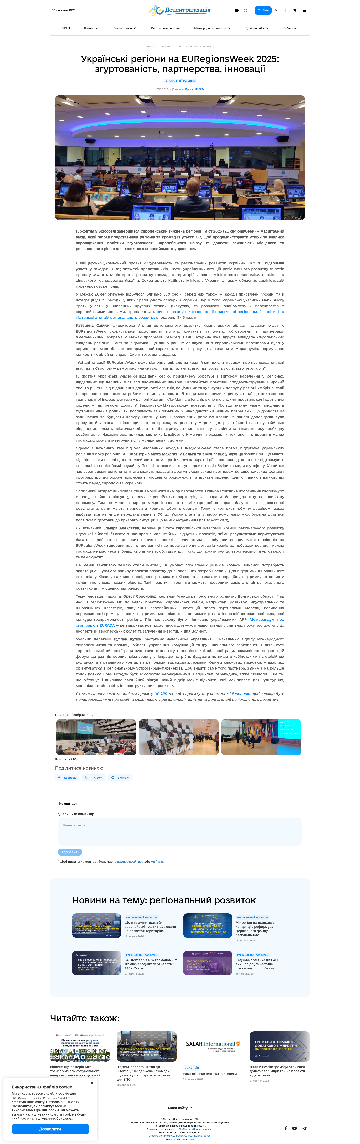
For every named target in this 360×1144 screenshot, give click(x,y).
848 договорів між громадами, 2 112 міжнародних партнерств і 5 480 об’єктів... (151, 964)
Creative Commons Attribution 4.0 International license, (180, 1135)
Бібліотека (291, 28)
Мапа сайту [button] (178, 1108)
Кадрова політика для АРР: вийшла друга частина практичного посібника (258, 964)
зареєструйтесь (130, 861)
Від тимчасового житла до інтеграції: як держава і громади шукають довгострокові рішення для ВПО (144, 1073)
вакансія (192, 1068)
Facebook (240, 694)
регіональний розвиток (180, 80)
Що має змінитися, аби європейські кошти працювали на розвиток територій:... (150, 927)
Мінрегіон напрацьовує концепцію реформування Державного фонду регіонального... (257, 929)
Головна (149, 46)
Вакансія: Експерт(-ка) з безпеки (210, 1074)
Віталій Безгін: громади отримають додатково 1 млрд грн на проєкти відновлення (278, 1071)
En (276, 10)
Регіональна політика (165, 28)
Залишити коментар (76, 814)
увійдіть (157, 861)
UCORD (160, 694)
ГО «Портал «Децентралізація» (195, 1129)
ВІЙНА (66, 28)
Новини (166, 46)
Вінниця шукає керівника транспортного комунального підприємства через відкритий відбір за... (75, 1073)
